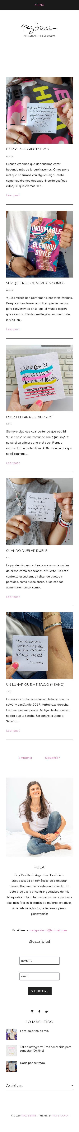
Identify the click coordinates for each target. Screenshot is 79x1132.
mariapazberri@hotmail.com (48, 930)
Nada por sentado (32, 1063)
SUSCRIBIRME (39, 991)
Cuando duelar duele (26, 551)
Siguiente (52, 758)
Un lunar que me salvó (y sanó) (35, 684)
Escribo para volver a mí (29, 417)
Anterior (26, 758)
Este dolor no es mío (34, 1031)
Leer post (13, 195)
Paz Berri (28, 1115)
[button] (39, 5)
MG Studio (60, 1115)
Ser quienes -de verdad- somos (35, 283)
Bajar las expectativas (27, 149)
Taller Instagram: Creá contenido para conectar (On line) (45, 1049)
